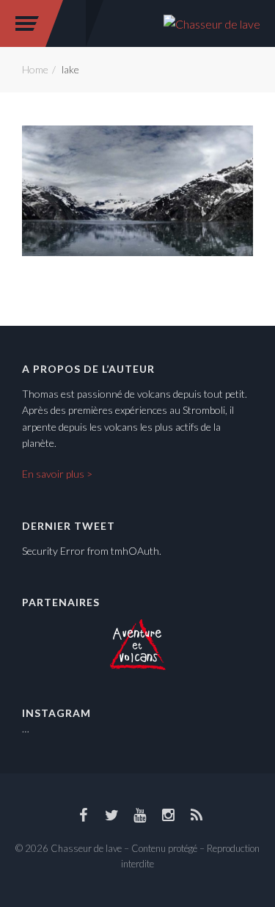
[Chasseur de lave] (212, 22)
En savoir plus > (57, 473)
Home (35, 69)
